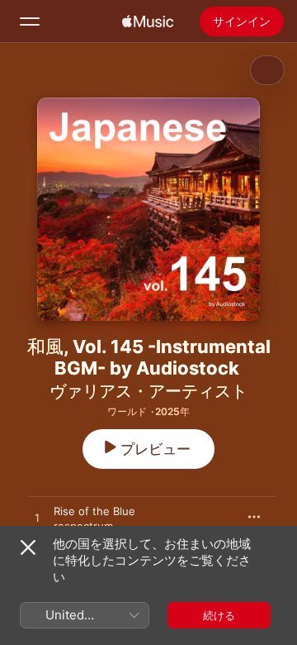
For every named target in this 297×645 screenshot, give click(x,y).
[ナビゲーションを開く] (30, 21)
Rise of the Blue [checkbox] (94, 511)
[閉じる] (28, 547)
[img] (147, 21)
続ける (219, 615)
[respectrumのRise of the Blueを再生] (37, 518)
